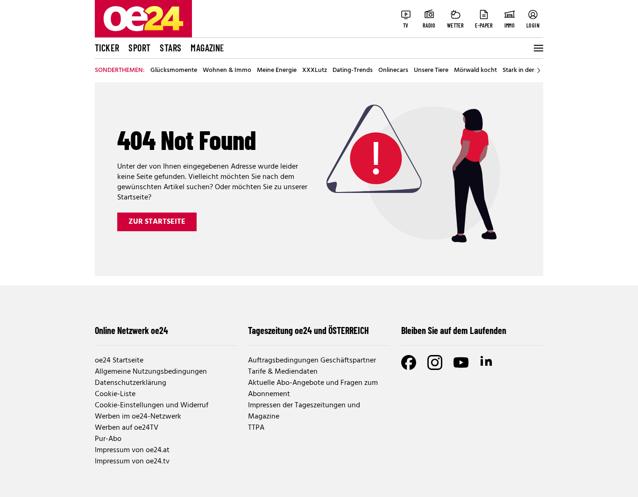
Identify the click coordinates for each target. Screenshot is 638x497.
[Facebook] (408, 362)
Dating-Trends (353, 70)
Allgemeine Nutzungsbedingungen (151, 372)
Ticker (107, 47)
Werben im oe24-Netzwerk (138, 417)
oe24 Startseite (119, 361)
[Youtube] (461, 362)
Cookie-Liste (115, 394)
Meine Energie (277, 70)
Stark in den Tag (525, 70)
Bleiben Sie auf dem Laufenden (453, 330)
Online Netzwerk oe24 (131, 330)
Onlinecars (393, 70)
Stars (170, 47)
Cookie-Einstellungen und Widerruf (151, 405)
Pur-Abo (108, 439)
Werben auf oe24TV (126, 428)
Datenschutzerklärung (130, 383)
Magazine (207, 47)
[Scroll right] (538, 70)
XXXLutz (314, 70)
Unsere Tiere (431, 70)
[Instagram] (434, 362)
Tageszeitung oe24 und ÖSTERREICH (308, 330)
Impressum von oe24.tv (132, 461)
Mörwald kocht (475, 70)
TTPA (256, 428)
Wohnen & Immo (227, 70)
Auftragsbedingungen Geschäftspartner (312, 361)
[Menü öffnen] (537, 48)
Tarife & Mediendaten (283, 372)
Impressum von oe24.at (132, 450)
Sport (139, 47)
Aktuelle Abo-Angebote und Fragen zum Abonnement (313, 388)
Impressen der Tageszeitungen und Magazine (304, 411)
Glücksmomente (173, 70)
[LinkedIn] (487, 362)
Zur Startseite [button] (156, 222)
